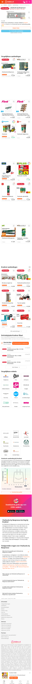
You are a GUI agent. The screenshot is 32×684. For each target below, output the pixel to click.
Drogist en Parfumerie (21, 561)
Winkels (5, 5)
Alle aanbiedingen (5, 607)
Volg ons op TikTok (5, 630)
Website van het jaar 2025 (6, 617)
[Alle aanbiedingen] (29, 267)
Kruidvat (10, 5)
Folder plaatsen (4, 614)
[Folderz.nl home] (9, 1)
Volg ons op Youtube (5, 628)
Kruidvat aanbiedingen (9, 267)
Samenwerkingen (5, 638)
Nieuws (2, 618)
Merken (2, 608)
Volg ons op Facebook (6, 625)
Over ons (3, 612)
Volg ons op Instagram (6, 627)
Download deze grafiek (17, 492)
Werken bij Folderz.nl (5, 615)
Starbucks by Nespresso (8, 565)
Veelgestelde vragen (5, 603)
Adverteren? (3, 605)
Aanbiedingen (15, 5)
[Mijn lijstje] (26, 2)
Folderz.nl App (4, 610)
